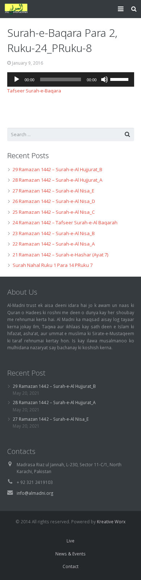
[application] (70, 79)
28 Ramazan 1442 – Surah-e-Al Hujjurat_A (57, 180)
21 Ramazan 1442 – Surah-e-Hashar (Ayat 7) (60, 254)
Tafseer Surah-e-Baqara (34, 90)
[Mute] (104, 79)
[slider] (120, 78)
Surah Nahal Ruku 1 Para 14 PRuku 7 (53, 265)
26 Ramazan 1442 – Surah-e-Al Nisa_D (54, 201)
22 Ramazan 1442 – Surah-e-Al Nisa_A (54, 244)
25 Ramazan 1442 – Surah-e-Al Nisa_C (54, 212)
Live (70, 541)
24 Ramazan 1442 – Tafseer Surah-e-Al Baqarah (65, 222)
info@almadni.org (35, 493)
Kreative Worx (111, 521)
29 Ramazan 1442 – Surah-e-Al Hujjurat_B (57, 169)
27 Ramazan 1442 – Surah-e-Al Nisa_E (53, 190)
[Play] (16, 79)
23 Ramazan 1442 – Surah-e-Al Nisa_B (54, 233)
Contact (70, 566)
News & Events (70, 554)
